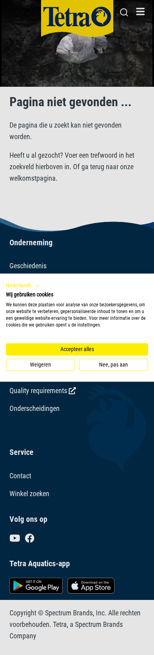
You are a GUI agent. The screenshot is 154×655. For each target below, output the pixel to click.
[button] (23, 285)
